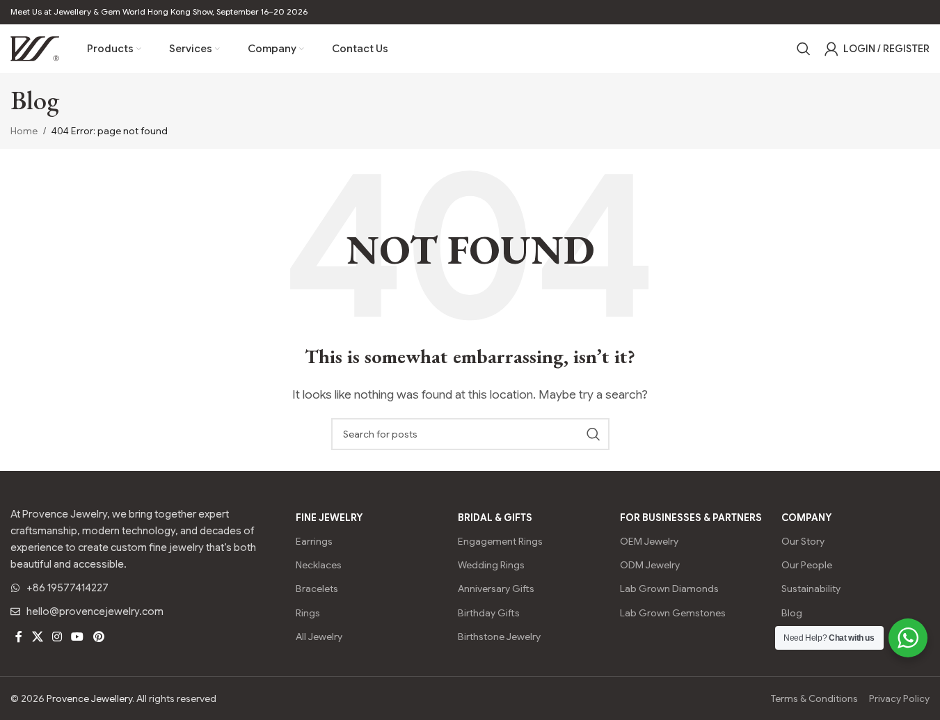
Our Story (803, 541)
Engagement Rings (500, 541)
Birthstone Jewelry (499, 636)
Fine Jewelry (329, 517)
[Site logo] (34, 48)
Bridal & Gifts (495, 517)
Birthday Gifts (489, 613)
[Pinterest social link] (98, 637)
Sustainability (811, 588)
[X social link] (37, 637)
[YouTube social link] (77, 637)
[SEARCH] (593, 434)
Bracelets (317, 588)
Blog (791, 613)
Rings (308, 613)
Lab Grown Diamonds (669, 588)
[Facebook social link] (18, 637)
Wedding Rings (491, 565)
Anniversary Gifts (496, 588)
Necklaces (319, 565)
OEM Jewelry (649, 541)
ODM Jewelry (650, 565)
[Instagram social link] (56, 637)
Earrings (314, 541)
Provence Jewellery (89, 698)
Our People (806, 565)
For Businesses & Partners (691, 517)
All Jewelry (319, 636)
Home (24, 131)
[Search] (804, 49)
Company (806, 517)
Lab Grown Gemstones (673, 613)
